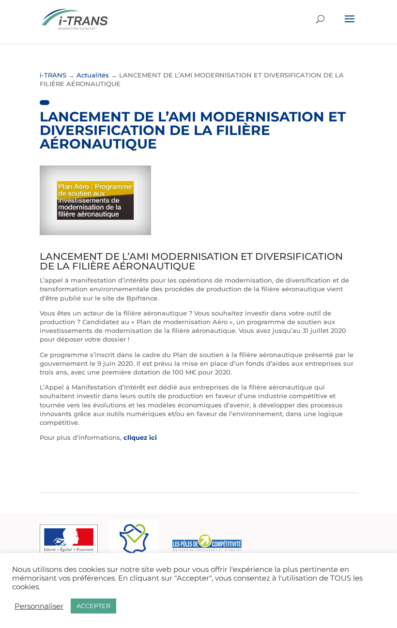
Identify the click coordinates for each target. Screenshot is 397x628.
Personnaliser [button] (39, 606)
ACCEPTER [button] (93, 606)
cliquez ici (141, 437)
